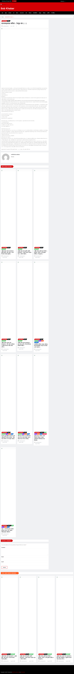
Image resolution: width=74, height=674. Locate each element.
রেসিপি (48, 12)
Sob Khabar (7, 8)
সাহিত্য (44, 12)
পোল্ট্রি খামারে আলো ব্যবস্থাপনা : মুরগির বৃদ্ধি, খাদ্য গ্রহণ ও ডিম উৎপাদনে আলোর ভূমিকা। (7, 252)
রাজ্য (6, 12)
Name (2, 556)
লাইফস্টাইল (35, 12)
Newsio (18, 672)
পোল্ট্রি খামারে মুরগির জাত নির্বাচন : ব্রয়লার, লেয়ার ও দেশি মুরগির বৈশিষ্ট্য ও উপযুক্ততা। (40, 252)
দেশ (13, 12)
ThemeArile (23, 672)
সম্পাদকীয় (53, 12)
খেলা (26, 12)
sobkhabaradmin (6, 26)
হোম (2, 12)
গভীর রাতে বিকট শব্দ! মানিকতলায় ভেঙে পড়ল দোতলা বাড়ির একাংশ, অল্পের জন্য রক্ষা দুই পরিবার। (24, 437)
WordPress (14, 672)
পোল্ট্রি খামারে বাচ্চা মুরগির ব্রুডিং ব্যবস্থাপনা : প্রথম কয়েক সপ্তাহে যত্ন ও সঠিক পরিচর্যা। (24, 252)
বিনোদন (30, 12)
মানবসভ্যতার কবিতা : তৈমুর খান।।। (9, 16)
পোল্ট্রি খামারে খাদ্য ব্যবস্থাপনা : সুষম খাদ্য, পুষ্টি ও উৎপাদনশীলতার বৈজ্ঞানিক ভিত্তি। (24, 344)
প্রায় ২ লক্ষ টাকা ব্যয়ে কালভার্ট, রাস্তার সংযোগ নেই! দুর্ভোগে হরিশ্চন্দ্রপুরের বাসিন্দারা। (7, 530)
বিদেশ (17, 12)
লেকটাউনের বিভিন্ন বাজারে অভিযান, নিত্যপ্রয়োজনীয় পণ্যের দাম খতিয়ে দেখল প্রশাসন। (41, 346)
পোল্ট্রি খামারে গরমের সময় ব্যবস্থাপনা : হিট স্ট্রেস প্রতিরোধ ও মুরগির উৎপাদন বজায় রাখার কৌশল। (64, 657)
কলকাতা (10, 12)
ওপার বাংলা (22, 12)
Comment (3, 547)
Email (2, 561)
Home (3, 16)
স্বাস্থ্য (40, 12)
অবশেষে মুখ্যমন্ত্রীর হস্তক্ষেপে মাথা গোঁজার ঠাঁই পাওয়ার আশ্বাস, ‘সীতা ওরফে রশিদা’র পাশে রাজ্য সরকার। (8, 437)
